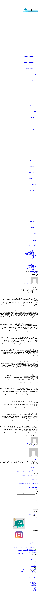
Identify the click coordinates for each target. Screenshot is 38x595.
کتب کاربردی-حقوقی (31, 265)
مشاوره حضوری (32, 160)
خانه (35, 31)
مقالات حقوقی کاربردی (31, 196)
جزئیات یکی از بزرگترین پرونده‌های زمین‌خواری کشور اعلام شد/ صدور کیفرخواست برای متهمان (22, 547)
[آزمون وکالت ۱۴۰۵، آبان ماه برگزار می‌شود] (34, 542)
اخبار (35, 74)
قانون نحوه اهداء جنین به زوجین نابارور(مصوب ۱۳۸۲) (29, 475)
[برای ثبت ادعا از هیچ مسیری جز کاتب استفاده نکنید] (34, 555)
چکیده (35, 111)
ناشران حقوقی (34, 247)
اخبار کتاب (32, 99)
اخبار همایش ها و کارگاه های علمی (29, 105)
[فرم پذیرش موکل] (35, 565)
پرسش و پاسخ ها (31, 172)
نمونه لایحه (32, 227)
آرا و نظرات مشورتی (33, 37)
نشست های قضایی (33, 249)
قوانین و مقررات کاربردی (33, 271)
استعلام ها (34, 233)
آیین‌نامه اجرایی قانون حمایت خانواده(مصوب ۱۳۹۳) (28, 571)
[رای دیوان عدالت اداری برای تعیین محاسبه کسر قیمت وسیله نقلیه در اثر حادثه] (32, 552)
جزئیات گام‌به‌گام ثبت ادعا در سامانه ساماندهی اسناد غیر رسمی (27, 550)
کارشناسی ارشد (32, 258)
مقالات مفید (32, 269)
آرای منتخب (32, 44)
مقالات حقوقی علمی (31, 190)
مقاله (33, 129)
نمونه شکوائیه (32, 221)
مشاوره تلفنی (32, 166)
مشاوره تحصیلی (31, 135)
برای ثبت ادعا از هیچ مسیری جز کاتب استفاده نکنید (28, 556)
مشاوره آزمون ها (31, 267)
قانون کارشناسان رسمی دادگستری (31, 514)
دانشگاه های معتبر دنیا (32, 245)
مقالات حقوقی (34, 184)
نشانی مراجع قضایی (33, 250)
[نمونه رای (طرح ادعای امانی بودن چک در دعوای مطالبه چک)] (35, 568)
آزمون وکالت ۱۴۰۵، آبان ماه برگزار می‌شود (30, 543)
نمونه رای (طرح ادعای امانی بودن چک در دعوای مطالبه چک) (27, 569)
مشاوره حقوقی (34, 141)
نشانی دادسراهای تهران (30, 252)
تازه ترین (35, 540)
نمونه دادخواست (31, 209)
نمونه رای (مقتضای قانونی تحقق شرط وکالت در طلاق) (28, 563)
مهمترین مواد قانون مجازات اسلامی (31, 559)
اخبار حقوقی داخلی (31, 92)
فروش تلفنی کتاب (31, 263)
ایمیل (37, 504)
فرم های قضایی (34, 203)
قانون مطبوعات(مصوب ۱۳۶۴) (33, 479)
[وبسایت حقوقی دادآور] (30, 11)
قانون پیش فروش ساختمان (33, 487)
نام (37, 502)
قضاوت (33, 257)
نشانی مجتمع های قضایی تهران (29, 251)
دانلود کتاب (32, 262)
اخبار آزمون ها (32, 80)
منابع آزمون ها (34, 255)
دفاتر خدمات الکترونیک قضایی (29, 254)
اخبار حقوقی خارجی (31, 86)
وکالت (33, 256)
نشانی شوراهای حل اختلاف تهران (29, 253)
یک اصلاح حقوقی (33, 246)
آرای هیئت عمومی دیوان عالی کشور (29, 56)
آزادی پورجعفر (29, 283)
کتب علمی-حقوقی (31, 264)
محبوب (35, 541)
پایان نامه (32, 117)
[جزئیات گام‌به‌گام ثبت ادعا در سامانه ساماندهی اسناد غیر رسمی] (31, 549)
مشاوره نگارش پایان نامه (30, 268)
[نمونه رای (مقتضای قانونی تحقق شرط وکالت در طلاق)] (33, 562)
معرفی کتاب (34, 261)
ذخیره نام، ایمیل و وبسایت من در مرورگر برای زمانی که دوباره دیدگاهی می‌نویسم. (25, 507)
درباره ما (33, 148)
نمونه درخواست (32, 215)
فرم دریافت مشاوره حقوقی (30, 178)
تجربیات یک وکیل (33, 244)
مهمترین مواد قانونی (31, 259)
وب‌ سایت (36, 506)
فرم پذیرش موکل (33, 566)
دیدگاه (37, 500)
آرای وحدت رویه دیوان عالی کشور (29, 68)
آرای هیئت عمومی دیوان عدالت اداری (29, 62)
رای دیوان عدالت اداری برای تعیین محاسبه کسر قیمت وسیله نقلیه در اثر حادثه (25, 553)
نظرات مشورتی (32, 50)
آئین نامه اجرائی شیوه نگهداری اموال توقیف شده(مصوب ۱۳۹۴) (28, 483)
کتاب (33, 123)
